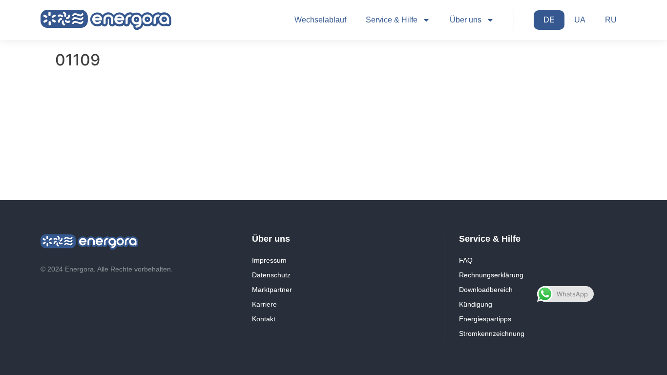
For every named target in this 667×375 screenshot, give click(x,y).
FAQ (466, 260)
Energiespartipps (485, 319)
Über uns (465, 20)
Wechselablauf (320, 20)
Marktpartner (272, 289)
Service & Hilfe (391, 20)
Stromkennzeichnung (491, 333)
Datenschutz (271, 275)
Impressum (269, 260)
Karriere (264, 304)
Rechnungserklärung (491, 275)
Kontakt (263, 319)
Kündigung (475, 304)
